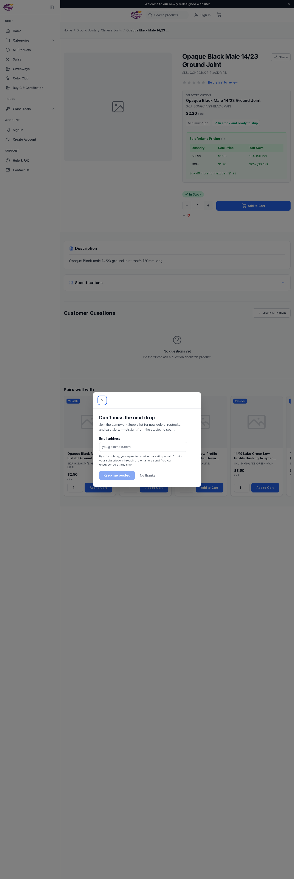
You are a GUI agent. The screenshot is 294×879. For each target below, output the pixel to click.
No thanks (147, 475)
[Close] (102, 400)
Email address (110, 438)
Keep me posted (117, 475)
